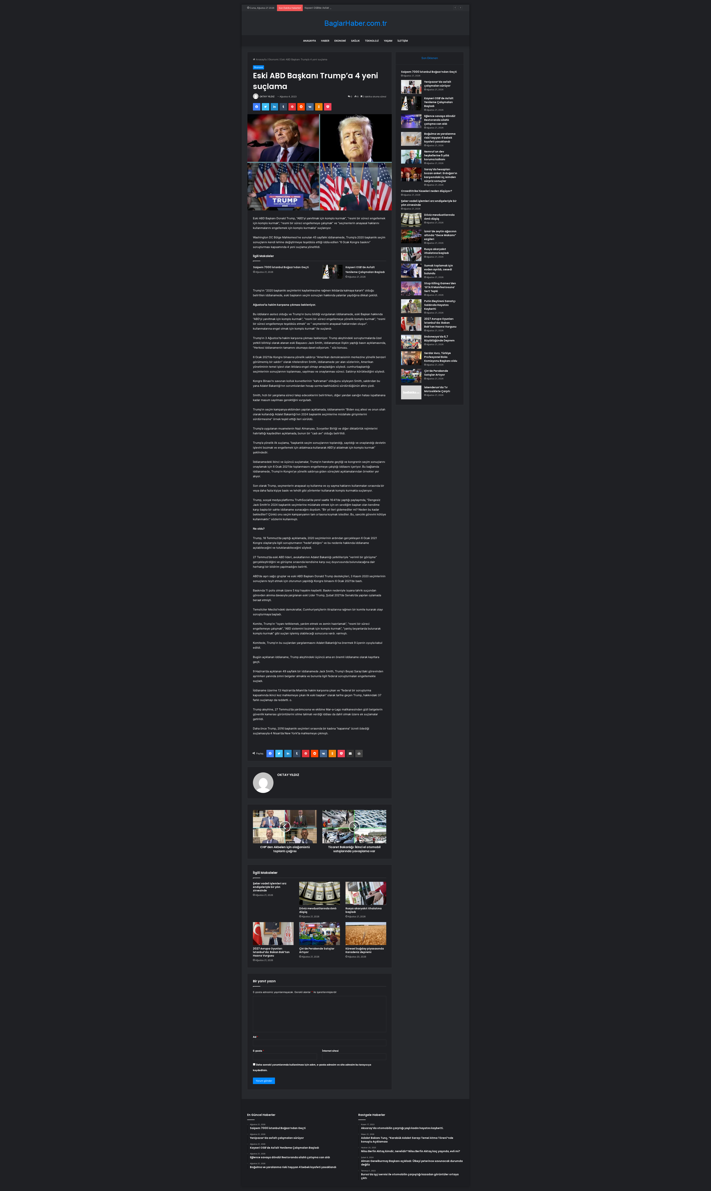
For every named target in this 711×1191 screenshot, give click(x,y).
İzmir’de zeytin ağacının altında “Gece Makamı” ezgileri (440, 235)
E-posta (258, 1050)
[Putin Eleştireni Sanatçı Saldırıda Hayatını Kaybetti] (411, 306)
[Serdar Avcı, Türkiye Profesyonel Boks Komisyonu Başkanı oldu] (411, 358)
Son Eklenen (429, 58)
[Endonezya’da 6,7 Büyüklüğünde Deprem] (411, 342)
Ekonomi (340, 40)
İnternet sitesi (330, 1050)
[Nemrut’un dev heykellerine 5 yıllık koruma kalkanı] (411, 157)
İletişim (403, 40)
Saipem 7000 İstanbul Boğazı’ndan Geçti (281, 267)
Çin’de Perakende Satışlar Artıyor (316, 950)
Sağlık (355, 40)
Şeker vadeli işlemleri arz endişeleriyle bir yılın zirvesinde (269, 887)
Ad (255, 1036)
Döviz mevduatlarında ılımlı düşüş (317, 910)
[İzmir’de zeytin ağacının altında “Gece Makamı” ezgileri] (411, 236)
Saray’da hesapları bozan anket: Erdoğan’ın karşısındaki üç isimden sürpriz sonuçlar (440, 175)
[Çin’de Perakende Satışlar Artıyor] (319, 933)
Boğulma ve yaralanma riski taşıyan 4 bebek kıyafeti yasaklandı (439, 137)
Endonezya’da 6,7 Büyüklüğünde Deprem (439, 338)
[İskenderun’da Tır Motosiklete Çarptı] (411, 392)
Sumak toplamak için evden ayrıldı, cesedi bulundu (438, 269)
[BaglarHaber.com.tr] (355, 23)
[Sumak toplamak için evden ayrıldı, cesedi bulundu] (411, 271)
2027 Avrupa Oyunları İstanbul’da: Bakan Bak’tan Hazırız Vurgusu (271, 952)
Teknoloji (372, 40)
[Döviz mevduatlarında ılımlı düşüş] (319, 893)
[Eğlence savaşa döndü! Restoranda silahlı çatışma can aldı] (411, 121)
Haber (325, 40)
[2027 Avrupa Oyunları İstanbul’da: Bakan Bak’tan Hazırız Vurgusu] (273, 933)
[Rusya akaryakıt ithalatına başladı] (366, 893)
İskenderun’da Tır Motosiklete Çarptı (437, 389)
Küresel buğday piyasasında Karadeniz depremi (365, 950)
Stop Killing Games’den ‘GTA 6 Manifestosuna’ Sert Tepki (440, 287)
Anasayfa (309, 40)
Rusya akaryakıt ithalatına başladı (364, 910)
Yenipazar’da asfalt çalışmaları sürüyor (437, 84)
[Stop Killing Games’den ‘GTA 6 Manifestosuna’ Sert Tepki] (411, 288)
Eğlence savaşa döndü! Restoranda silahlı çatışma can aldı (338, 7)
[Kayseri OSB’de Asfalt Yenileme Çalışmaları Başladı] (332, 272)
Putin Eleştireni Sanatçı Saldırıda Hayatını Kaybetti (439, 305)
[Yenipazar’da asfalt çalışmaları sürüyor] (411, 87)
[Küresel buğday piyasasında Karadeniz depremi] (366, 933)
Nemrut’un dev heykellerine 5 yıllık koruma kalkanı (436, 155)
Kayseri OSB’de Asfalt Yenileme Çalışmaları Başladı (438, 102)
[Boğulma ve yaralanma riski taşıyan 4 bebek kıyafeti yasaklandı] (411, 139)
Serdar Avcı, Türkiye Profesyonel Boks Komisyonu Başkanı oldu (440, 357)
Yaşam (388, 40)
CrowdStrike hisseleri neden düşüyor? (426, 191)
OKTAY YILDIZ (267, 96)
